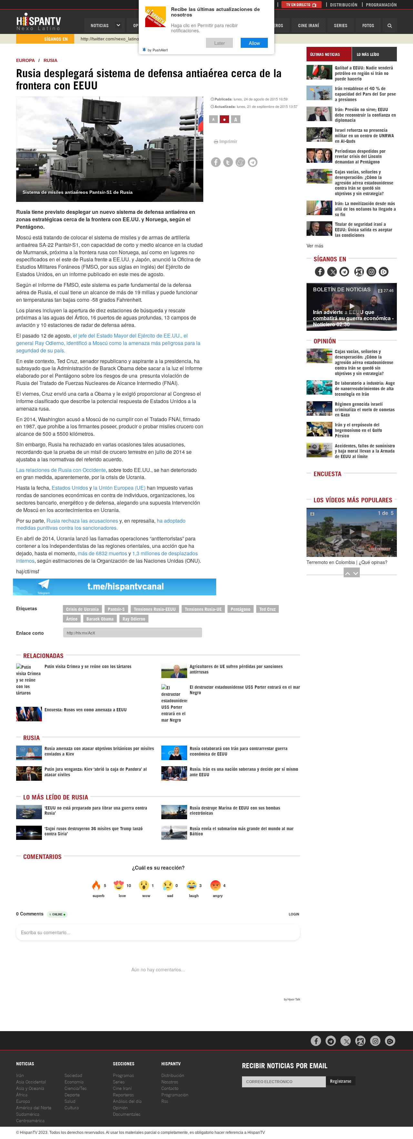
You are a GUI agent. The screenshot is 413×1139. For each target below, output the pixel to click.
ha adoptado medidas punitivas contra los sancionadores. (101, 524)
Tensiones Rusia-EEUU (155, 609)
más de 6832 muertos (102, 553)
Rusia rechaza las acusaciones (82, 520)
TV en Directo (298, 4)
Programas (123, 1075)
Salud (70, 1101)
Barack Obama (100, 618)
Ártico (71, 618)
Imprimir (228, 141)
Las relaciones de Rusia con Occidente (61, 470)
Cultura (72, 1107)
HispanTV (38, 21)
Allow (254, 42)
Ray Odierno (134, 618)
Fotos (368, 25)
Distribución (344, 4)
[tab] (329, 54)
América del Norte (33, 1107)
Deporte (72, 1094)
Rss (164, 1101)
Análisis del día (127, 1101)
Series (341, 25)
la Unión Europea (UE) (120, 487)
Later (219, 42)
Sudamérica (27, 1114)
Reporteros (123, 1094)
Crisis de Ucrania (82, 609)
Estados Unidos (70, 487)
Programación (381, 4)
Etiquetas (26, 608)
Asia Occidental (31, 1081)
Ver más (315, 245)
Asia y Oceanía (30, 1088)
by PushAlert (158, 49)
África (21, 1094)
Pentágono (240, 609)
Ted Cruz (267, 609)
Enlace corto (30, 633)
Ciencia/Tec (76, 1088)
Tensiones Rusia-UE (203, 609)
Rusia (50, 60)
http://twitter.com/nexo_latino (110, 38)
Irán (20, 1075)
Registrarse (340, 1081)
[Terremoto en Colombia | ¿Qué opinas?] (352, 532)
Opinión (120, 1107)
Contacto (169, 1088)
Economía (74, 1081)
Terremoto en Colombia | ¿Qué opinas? (347, 562)
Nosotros (169, 1081)
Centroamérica (30, 1120)
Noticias (100, 25)
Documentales (126, 1114)
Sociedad (73, 1075)
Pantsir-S (116, 609)
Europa (25, 60)
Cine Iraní (308, 25)
